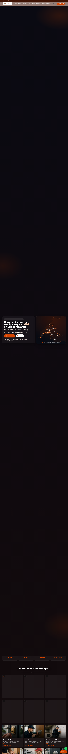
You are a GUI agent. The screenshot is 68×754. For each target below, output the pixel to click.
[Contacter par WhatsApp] (65, 748)
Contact (52, 3)
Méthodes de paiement (36, 3)
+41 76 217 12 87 (62, 0)
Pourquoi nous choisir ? (27, 3)
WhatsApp (21, 335)
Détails (4, 694)
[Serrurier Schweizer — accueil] (7, 3)
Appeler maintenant (8, 696)
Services (19, 3)
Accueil (15, 3)
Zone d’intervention (45, 3)
